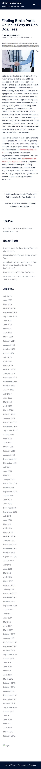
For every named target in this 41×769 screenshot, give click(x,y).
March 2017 (8, 630)
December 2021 (9, 459)
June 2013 (7, 720)
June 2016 (7, 667)
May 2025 (7, 329)
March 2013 (8, 732)
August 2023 (8, 390)
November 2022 (10, 426)
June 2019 (7, 520)
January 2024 (9, 373)
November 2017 (9, 597)
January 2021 (8, 479)
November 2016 (10, 646)
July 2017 (7, 614)
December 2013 (9, 695)
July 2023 (7, 394)
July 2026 (7, 296)
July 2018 (7, 565)
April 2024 (7, 361)
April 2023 (7, 406)
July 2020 (7, 500)
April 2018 (7, 577)
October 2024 (9, 349)
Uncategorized (25, 37)
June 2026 (7, 300)
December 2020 (10, 483)
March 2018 (8, 581)
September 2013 (10, 707)
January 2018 (8, 589)
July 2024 (7, 357)
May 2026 (7, 304)
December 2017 (9, 593)
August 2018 (8, 561)
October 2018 (9, 553)
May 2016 (7, 671)
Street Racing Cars (12, 3)
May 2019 (7, 524)
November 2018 (10, 548)
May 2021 (7, 475)
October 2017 (9, 601)
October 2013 (9, 703)
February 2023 (9, 414)
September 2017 (10, 605)
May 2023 (7, 402)
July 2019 (7, 516)
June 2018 (7, 569)
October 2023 (9, 386)
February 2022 (9, 451)
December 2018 (9, 544)
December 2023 (10, 377)
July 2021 (7, 467)
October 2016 (9, 650)
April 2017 (7, 626)
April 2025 (7, 333)
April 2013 (7, 728)
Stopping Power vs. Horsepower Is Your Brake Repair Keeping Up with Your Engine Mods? (19, 265)
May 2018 (7, 573)
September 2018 (10, 557)
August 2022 (8, 434)
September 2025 (10, 316)
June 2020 (7, 504)
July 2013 (7, 715)
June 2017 (7, 618)
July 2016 (7, 662)
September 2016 (10, 654)
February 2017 (9, 634)
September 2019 (10, 512)
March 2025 (8, 337)
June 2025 (7, 325)
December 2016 (9, 642)
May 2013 (7, 724)
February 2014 (9, 687)
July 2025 (7, 320)
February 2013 (9, 736)
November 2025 (10, 312)
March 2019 (8, 532)
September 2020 (10, 492)
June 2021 (7, 471)
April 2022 (7, 443)
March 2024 (8, 365)
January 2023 (9, 418)
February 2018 (9, 585)
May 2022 (7, 439)
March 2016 (8, 679)
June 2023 (7, 398)
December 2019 (9, 508)
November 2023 (10, 382)
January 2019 (8, 540)
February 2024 (9, 369)
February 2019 (9, 536)
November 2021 (10, 463)
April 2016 (7, 675)
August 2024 (8, 353)
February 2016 (9, 683)
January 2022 (9, 455)
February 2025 (9, 341)
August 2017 (8, 610)
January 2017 (8, 638)
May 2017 (7, 622)
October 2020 (9, 487)
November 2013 (10, 699)
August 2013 (8, 711)
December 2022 (10, 422)
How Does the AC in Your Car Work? (18, 272)
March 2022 (8, 447)
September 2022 (10, 430)
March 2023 (8, 410)
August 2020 (8, 495)
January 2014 (8, 691)
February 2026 (9, 308)
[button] (34, 5)
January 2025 (9, 345)
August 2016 (8, 658)
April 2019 (7, 528)
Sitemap (32, 765)
